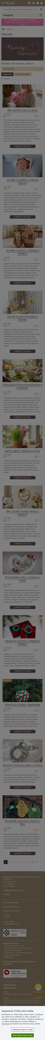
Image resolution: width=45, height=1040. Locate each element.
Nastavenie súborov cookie (22, 1030)
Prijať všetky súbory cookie (22, 1035)
